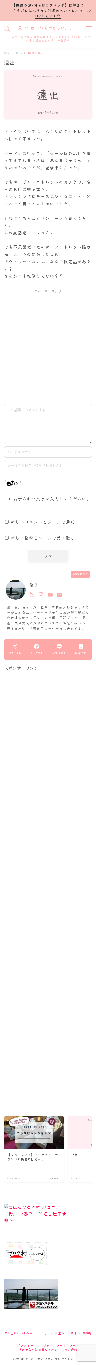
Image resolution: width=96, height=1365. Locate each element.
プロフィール (27, 1345)
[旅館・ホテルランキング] (48, 1294)
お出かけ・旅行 (66, 1333)
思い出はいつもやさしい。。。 (48, 28)
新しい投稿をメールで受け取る (43, 538)
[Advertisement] (48, 346)
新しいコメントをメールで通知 (43, 522)
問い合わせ (73, 1349)
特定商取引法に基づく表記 (38, 1349)
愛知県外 (37, 53)
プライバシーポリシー (59, 1345)
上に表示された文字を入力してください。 (47, 498)
